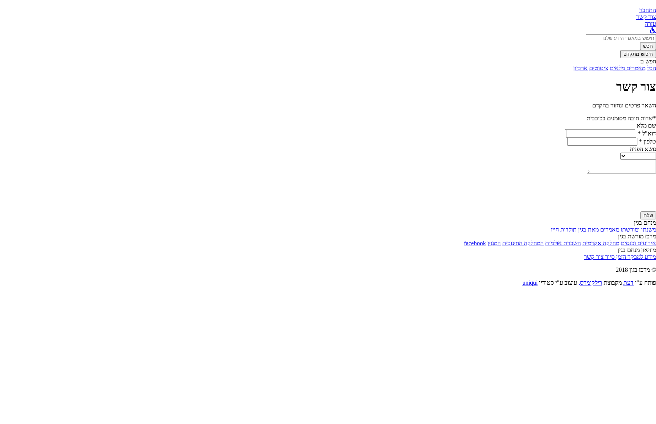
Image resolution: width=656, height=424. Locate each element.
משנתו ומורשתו (638, 229)
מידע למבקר (641, 257)
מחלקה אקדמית (600, 243)
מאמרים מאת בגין (598, 229)
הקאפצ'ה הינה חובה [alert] (633, 208)
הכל (651, 68)
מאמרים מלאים (627, 68)
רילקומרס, (590, 282)
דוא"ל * (647, 133)
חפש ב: (647, 61)
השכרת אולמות (563, 243)
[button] (647, 10)
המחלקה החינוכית (523, 243)
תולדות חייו (564, 229)
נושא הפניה (643, 149)
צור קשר (594, 257)
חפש (648, 46)
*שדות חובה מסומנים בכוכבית (621, 118)
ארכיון (580, 68)
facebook (475, 243)
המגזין (494, 243)
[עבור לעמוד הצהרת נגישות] (653, 30)
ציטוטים (598, 68)
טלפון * (647, 141)
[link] (646, 17)
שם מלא (646, 125)
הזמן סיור (615, 257)
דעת (628, 282)
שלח (648, 215)
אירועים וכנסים (638, 243)
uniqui (530, 282)
